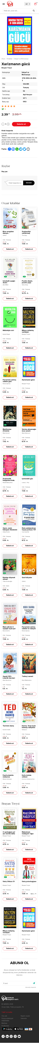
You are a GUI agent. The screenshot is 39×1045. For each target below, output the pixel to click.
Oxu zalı (4, 1016)
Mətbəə (4, 1023)
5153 (24, 101)
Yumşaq (26, 87)
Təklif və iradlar (7, 1012)
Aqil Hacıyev (27, 94)
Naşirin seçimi (25, 1016)
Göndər (29, 183)
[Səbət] (35, 4)
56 (24, 91)
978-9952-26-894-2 (29, 79)
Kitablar (9, 59)
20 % (25, 98)
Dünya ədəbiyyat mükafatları (7, 1019)
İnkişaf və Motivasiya (21, 59)
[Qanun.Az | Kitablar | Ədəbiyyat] (10, 4)
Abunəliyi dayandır (30, 987)
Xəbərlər (24, 1018)
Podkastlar (5, 1026)
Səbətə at (21, 124)
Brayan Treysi (7, 68)
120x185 (26, 84)
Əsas (3, 59)
